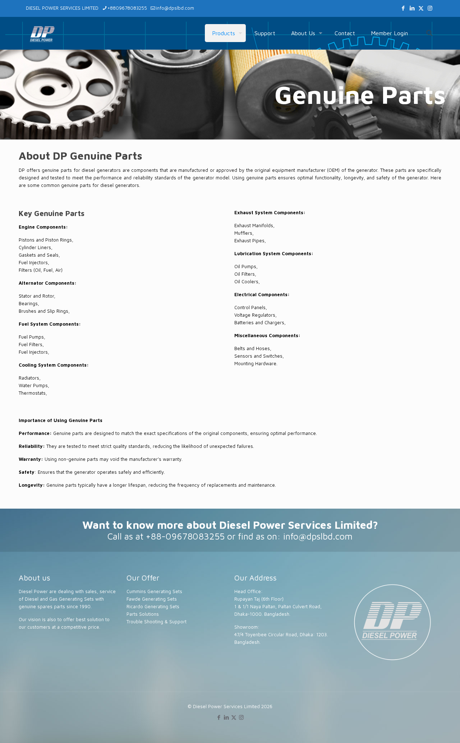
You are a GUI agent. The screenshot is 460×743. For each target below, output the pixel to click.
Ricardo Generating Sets (152, 606)
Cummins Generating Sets (154, 591)
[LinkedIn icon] (412, 8)
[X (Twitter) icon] (421, 8)
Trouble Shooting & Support (156, 621)
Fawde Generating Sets (151, 599)
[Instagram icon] (430, 8)
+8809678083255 (127, 8)
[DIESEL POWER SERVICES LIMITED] (42, 33)
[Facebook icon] (403, 8)
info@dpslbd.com (175, 8)
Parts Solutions (142, 614)
